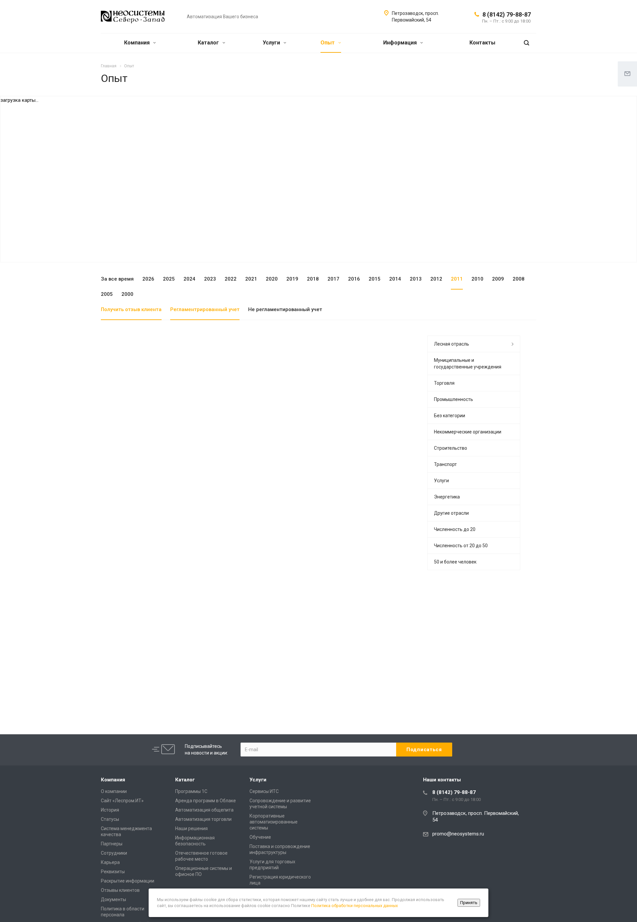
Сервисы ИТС (264, 791)
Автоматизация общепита (204, 810)
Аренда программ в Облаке (205, 800)
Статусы (110, 819)
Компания (137, 42)
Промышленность (453, 399)
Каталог (209, 42)
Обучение (260, 837)
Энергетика (447, 496)
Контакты (482, 42)
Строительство (450, 448)
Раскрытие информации (127, 881)
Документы (113, 899)
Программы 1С (191, 791)
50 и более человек (455, 561)
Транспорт (445, 464)
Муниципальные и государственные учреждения (467, 363)
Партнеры (111, 843)
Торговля (444, 383)
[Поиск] (526, 43)
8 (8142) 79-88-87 (506, 14)
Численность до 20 (454, 529)
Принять (468, 902)
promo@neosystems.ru (458, 834)
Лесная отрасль (451, 344)
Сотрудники (114, 853)
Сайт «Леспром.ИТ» (122, 800)
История (110, 810)
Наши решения (191, 828)
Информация (400, 42)
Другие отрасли (451, 513)
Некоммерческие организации (467, 431)
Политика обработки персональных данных (354, 905)
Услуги (272, 42)
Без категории (449, 415)
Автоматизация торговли (203, 819)
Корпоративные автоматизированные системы (273, 821)
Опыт (328, 42)
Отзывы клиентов (120, 890)
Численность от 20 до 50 (461, 545)
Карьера (110, 862)
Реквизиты (113, 871)
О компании (114, 791)
